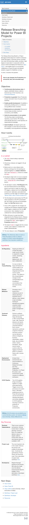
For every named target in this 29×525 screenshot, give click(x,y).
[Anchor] (9, 41)
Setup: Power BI (5, 21)
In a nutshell (7, 46)
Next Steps (6, 52)
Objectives (6, 42)
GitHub (24, 415)
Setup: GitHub (5, 23)
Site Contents (5, 8)
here (18, 459)
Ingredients (7, 48)
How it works (5, 15)
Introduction (4, 13)
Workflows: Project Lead (7, 17)
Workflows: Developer (7, 19)
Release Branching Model (8, 11)
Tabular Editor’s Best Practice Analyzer (14, 195)
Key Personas (8, 50)
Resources (4, 25)
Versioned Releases (9, 94)
